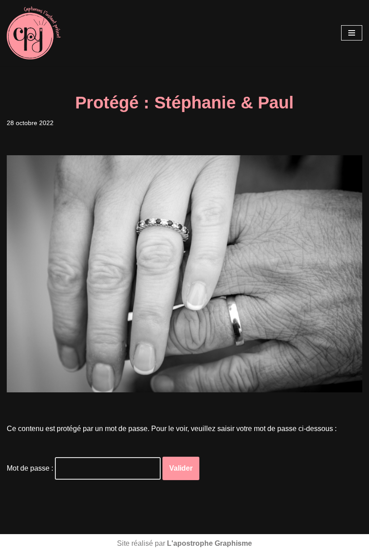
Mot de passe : (31, 468)
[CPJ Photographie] (34, 32)
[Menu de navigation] (351, 32)
